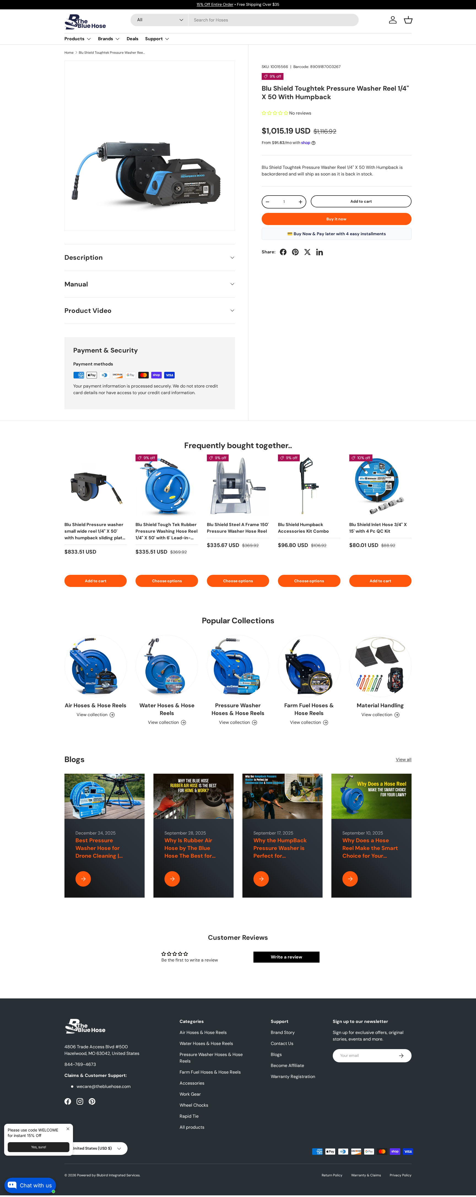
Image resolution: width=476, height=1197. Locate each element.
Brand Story (283, 1032)
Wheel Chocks (194, 1105)
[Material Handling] (380, 666)
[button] (408, 20)
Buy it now (336, 218)
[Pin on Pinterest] (295, 252)
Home (69, 52)
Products (74, 39)
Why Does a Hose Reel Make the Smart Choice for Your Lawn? (370, 852)
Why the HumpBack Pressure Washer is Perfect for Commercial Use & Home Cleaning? (280, 856)
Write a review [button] (286, 957)
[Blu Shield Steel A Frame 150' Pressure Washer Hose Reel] (238, 485)
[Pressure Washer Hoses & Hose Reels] (238, 666)
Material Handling (380, 705)
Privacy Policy (401, 1175)
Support (154, 39)
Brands (105, 39)
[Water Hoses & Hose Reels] (167, 666)
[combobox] (245, 20)
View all (404, 759)
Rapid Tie (189, 1116)
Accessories (192, 1083)
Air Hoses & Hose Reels (95, 705)
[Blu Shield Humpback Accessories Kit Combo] (309, 485)
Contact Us (282, 1043)
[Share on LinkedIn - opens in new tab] (319, 252)
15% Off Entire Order (215, 4)
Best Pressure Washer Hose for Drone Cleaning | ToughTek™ (97, 852)
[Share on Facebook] (283, 252)
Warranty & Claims (366, 1175)
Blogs (276, 1054)
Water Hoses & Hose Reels (166, 709)
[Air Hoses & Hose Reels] (95, 666)
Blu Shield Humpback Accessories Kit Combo (303, 528)
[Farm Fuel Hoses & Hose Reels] (309, 666)
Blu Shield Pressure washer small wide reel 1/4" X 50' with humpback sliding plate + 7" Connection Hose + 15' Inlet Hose (94, 538)
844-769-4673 (80, 1064)
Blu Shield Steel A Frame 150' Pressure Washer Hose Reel (238, 528)
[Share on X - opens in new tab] (307, 252)
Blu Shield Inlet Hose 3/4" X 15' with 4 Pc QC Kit (378, 528)
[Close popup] (68, 1129)
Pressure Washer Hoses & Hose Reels (238, 709)
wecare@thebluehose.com (104, 1086)
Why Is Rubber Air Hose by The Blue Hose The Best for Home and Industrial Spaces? (191, 856)
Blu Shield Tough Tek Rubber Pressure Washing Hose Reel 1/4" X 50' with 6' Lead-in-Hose (167, 534)
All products (192, 1127)
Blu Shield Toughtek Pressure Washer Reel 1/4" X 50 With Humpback (112, 52)
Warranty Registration (293, 1076)
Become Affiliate (287, 1065)
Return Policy (332, 1175)
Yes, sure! (38, 1147)
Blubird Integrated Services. (118, 1175)
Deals (133, 39)
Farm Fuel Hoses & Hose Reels (309, 709)
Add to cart (361, 201)
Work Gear (190, 1094)
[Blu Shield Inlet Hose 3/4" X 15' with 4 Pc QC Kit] (380, 485)
